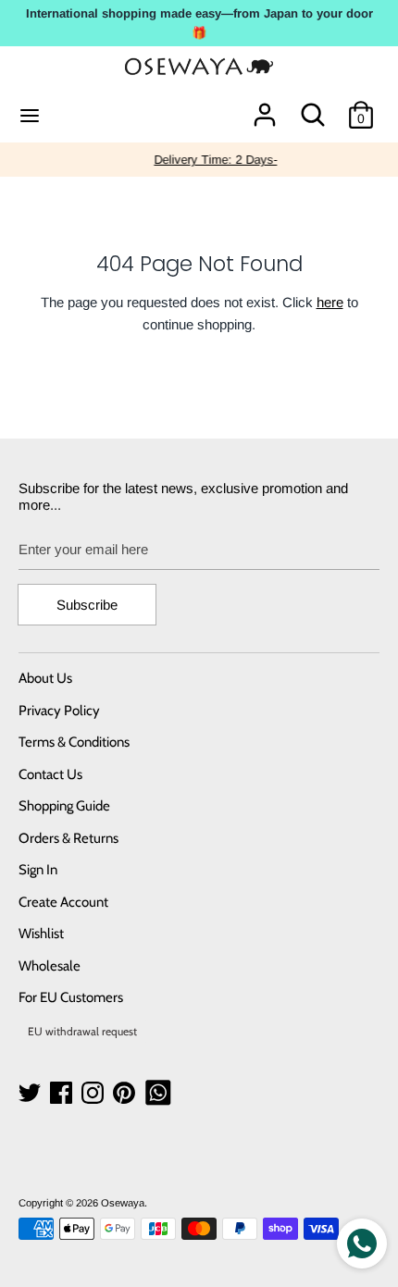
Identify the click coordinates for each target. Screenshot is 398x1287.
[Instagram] (94, 1093)
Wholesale (50, 966)
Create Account (63, 902)
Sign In (38, 869)
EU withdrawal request (82, 1031)
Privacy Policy (59, 710)
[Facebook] (63, 1093)
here (330, 302)
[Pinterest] (126, 1093)
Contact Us (50, 774)
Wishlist (41, 933)
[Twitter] (31, 1093)
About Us (45, 678)
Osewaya (122, 1202)
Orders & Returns (68, 838)
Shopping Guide (64, 806)
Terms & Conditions (74, 742)
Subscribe (87, 605)
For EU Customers (71, 997)
